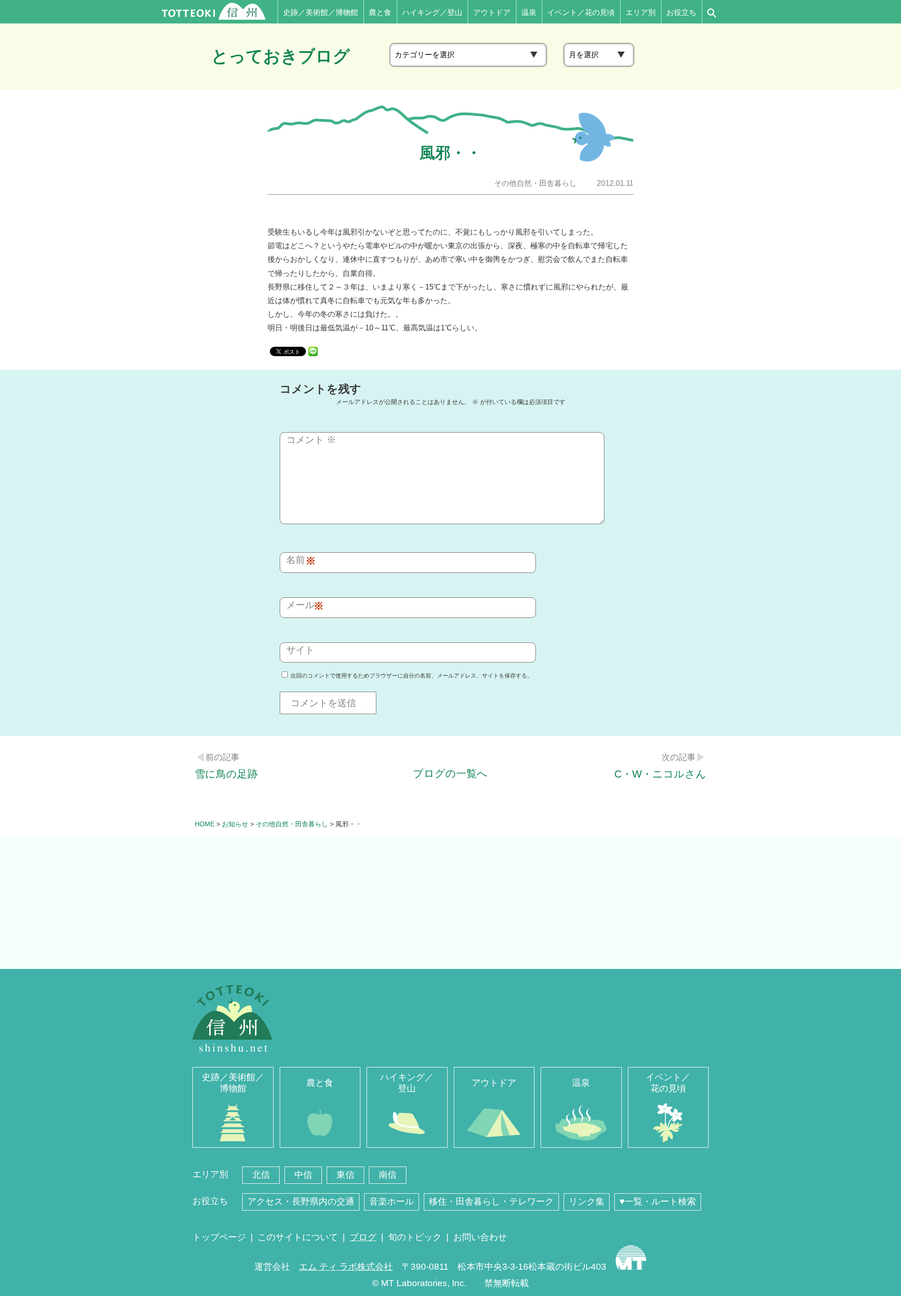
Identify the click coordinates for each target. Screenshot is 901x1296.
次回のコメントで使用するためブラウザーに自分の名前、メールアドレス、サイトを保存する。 (411, 675)
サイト (300, 650)
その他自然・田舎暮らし (535, 183)
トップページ (219, 1237)
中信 (303, 1175)
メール (302, 606)
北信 (261, 1175)
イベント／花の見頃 (581, 12)
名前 (298, 561)
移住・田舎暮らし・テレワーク (491, 1201)
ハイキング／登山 (432, 12)
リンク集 (586, 1201)
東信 (345, 1175)
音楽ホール (391, 1201)
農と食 (380, 12)
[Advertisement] (450, 903)
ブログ (363, 1237)
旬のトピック (415, 1237)
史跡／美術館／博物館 (320, 12)
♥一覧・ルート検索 (657, 1201)
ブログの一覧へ (450, 773)
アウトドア (492, 12)
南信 (388, 1175)
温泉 (528, 12)
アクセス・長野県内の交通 (300, 1201)
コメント (311, 440)
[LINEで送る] (313, 351)
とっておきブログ (280, 56)
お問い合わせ (480, 1237)
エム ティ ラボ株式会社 (346, 1267)
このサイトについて (298, 1237)
